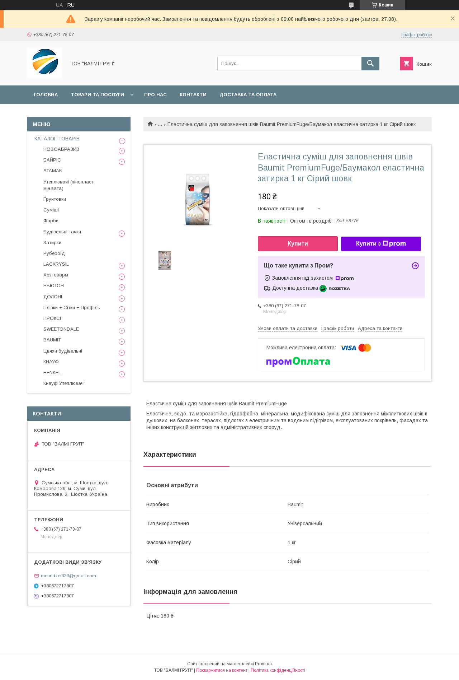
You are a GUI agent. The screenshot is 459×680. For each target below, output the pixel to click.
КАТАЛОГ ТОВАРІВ (57, 138)
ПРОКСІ (52, 318)
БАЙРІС (52, 160)
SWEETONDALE (61, 329)
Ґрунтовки (54, 199)
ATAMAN (52, 170)
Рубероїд (54, 253)
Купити (298, 244)
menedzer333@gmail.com (68, 575)
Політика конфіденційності (278, 670)
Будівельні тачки (62, 231)
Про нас (155, 94)
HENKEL (52, 372)
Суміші (51, 210)
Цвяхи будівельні (62, 351)
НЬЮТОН (53, 285)
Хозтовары (55, 275)
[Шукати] (370, 63)
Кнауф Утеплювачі (64, 383)
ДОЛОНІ (52, 296)
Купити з (368, 244)
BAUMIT (52, 340)
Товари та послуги (97, 94)
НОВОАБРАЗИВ (61, 149)
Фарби (50, 220)
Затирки (52, 242)
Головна (46, 94)
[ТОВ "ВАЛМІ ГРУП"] (44, 76)
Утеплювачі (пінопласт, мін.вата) (69, 185)
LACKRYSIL (56, 264)
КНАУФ (51, 361)
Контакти (193, 94)
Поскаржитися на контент (221, 670)
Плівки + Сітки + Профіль (71, 307)
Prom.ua (263, 663)
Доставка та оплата (247, 94)
